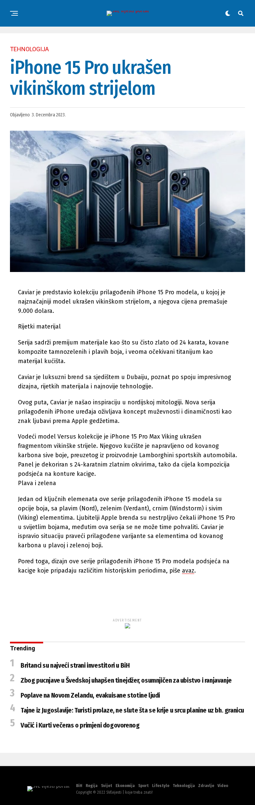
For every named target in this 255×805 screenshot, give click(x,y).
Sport (143, 785)
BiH (79, 785)
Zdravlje (206, 785)
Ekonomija (125, 785)
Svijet (106, 785)
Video (222, 785)
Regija (92, 785)
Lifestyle (160, 785)
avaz (188, 570)
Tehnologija (184, 785)
